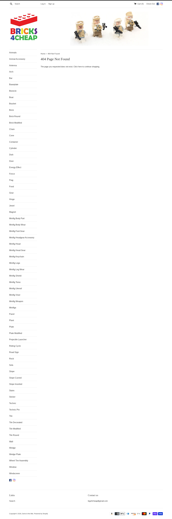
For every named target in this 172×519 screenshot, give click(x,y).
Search (12, 501)
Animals (12, 53)
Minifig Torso (15, 282)
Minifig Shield (15, 276)
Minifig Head (15, 244)
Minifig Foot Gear (17, 231)
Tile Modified (15, 429)
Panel (11, 314)
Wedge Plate (15, 454)
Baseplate (13, 84)
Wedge (12, 448)
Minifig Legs (14, 263)
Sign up (51, 4)
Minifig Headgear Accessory (21, 238)
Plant (11, 320)
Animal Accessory (17, 59)
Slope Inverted (15, 384)
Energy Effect (15, 167)
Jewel (11, 206)
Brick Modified (15, 123)
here (80, 67)
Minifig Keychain (16, 257)
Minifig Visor (14, 295)
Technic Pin (14, 410)
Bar (10, 78)
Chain (12, 129)
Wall (11, 442)
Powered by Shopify (41, 514)
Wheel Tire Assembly (18, 461)
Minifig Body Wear (17, 225)
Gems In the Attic (27, 514)
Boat (11, 97)
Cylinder (13, 148)
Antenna (13, 65)
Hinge (12, 199)
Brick (11, 110)
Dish (11, 155)
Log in (43, 4)
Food (11, 186)
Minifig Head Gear (17, 250)
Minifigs (12, 308)
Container (13, 142)
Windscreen (14, 473)
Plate (11, 327)
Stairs (11, 390)
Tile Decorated (15, 422)
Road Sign (14, 352)
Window (12, 467)
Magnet (12, 212)
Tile (10, 416)
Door (11, 161)
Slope (11, 371)
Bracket (12, 104)
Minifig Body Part (16, 218)
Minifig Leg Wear (16, 269)
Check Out (150, 4)
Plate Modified (15, 333)
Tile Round (14, 435)
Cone (11, 135)
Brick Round (14, 116)
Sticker (12, 397)
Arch (11, 72)
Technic (12, 403)
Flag (11, 180)
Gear (11, 193)
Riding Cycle (15, 346)
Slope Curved (15, 378)
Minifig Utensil (15, 288)
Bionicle (12, 91)
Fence (12, 174)
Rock (11, 359)
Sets (11, 365)
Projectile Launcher (18, 339)
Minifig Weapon (16, 301)
